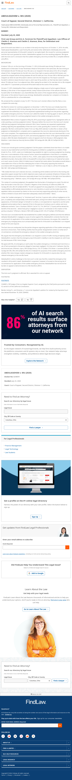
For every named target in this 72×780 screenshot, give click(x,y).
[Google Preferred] (33, 736)
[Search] (69, 3)
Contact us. (8, 714)
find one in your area (58, 600)
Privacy (10, 775)
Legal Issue (8, 408)
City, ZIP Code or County (12, 416)
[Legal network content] (69, 765)
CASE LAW (3, 8)
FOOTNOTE (5, 280)
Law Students (10, 452)
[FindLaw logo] (10, 2)
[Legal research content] (69, 760)
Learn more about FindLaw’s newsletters (14, 554)
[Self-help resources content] (69, 754)
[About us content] (69, 743)
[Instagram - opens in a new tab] (21, 736)
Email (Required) (8, 544)
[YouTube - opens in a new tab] (9, 736)
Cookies (25, 775)
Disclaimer (17, 775)
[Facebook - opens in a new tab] (3, 736)
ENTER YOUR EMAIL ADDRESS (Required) (13, 722)
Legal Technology (11, 449)
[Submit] (67, 547)
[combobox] (36, 411)
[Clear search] (66, 420)
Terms (3, 775)
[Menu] (2, 2)
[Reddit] (27, 736)
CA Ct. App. (19, 8)
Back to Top (36, 694)
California (11, 8)
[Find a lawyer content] (69, 748)
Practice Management (13, 446)
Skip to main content (36, 2)
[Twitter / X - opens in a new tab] (15, 736)
